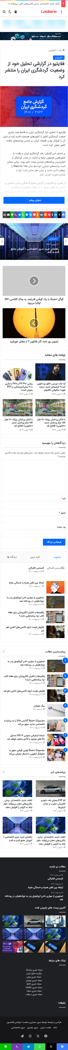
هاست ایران (45, 1027)
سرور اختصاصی (18, 1027)
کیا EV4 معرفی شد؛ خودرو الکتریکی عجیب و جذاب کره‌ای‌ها (53, 803)
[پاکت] (34, 214)
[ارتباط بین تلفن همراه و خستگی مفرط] (55, 587)
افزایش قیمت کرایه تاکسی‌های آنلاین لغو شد (25, 629)
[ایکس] (60, 214)
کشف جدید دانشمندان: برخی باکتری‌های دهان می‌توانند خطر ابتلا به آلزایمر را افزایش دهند (17, 803)
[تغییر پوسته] (10, 13)
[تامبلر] (52, 214)
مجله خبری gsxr (34, 984)
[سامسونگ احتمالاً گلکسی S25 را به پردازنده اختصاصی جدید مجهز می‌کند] (56, 725)
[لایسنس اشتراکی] (55, 572)
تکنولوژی (52, 50)
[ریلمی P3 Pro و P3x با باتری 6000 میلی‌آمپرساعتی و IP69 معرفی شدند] (18, 371)
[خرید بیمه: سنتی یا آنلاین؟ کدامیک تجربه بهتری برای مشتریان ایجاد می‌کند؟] (55, 921)
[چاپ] (4, 214)
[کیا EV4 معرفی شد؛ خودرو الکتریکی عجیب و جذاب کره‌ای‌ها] (50, 788)
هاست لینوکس (21, 1022)
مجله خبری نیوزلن (34, 980)
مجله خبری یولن (34, 977)
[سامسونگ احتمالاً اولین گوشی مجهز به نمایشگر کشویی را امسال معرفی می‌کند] (56, 755)
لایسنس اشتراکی (36, 568)
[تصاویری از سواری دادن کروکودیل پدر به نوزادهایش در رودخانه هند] (55, 602)
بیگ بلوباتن (39, 706)
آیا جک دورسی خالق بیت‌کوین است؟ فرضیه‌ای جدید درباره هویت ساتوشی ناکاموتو (51, 387)
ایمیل (62, 513)
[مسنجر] (27, 214)
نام (63, 498)
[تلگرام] (19, 214)
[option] (34, 241)
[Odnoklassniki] (37, 214)
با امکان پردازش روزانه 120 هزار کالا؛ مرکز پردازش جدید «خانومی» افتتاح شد (51, 423)
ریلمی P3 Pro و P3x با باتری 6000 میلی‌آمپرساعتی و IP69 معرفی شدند (19, 387)
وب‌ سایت (61, 527)
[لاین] (12, 214)
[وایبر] (15, 214)
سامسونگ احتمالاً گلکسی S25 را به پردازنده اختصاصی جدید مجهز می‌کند (24, 722)
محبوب (57, 557)
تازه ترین (35, 557)
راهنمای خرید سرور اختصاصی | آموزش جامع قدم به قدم (35, 250)
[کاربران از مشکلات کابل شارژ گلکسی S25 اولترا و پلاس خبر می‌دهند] (55, 947)
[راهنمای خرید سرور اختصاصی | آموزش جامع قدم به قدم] (17, 825)
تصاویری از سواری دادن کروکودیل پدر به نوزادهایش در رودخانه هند (25, 599)
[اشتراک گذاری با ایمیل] (8, 214)
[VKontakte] (41, 214)
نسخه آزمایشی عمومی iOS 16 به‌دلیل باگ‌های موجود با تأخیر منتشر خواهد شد (26, 737)
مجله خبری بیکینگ (34, 970)
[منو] (61, 13)
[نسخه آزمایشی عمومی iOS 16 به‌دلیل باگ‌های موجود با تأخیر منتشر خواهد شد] (56, 740)
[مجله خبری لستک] (49, 12)
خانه (60, 50)
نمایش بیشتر (34, 200)
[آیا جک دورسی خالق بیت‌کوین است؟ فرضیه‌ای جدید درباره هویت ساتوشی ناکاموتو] (50, 371)
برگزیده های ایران (34, 973)
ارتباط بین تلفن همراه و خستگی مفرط (26, 583)
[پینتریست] (49, 214)
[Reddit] (46, 214)
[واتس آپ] (23, 214)
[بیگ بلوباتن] (56, 710)
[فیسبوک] (63, 214)
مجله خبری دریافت (34, 994)
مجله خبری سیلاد (34, 991)
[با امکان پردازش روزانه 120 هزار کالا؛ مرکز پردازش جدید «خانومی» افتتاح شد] (50, 407)
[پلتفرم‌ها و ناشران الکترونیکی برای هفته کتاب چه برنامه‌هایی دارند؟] (55, 617)
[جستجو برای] (4, 13)
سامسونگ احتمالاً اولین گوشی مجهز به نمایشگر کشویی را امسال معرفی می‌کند (27, 752)
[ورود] (15, 13)
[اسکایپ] (31, 214)
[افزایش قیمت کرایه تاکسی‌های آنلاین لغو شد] (55, 632)
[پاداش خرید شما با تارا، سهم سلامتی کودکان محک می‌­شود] (12, 947)
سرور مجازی (35, 1022)
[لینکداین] (56, 214)
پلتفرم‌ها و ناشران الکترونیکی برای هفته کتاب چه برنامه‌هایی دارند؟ (26, 614)
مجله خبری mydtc (34, 987)
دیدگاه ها (12, 557)
